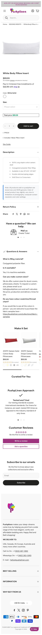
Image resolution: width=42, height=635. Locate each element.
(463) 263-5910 (24, 555)
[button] (21, 17)
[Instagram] (23, 610)
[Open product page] (11, 340)
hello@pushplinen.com (19, 560)
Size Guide (7, 144)
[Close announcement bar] (38, 2)
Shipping (12, 80)
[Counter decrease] (5, 126)
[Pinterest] (21, 214)
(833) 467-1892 (21, 551)
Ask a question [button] (21, 446)
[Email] (28, 214)
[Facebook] (13, 214)
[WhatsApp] (25, 214)
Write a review (21, 441)
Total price (8, 115)
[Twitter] (17, 214)
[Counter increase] (14, 126)
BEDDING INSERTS (15, 24)
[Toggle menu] (4, 11)
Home (5, 24)
